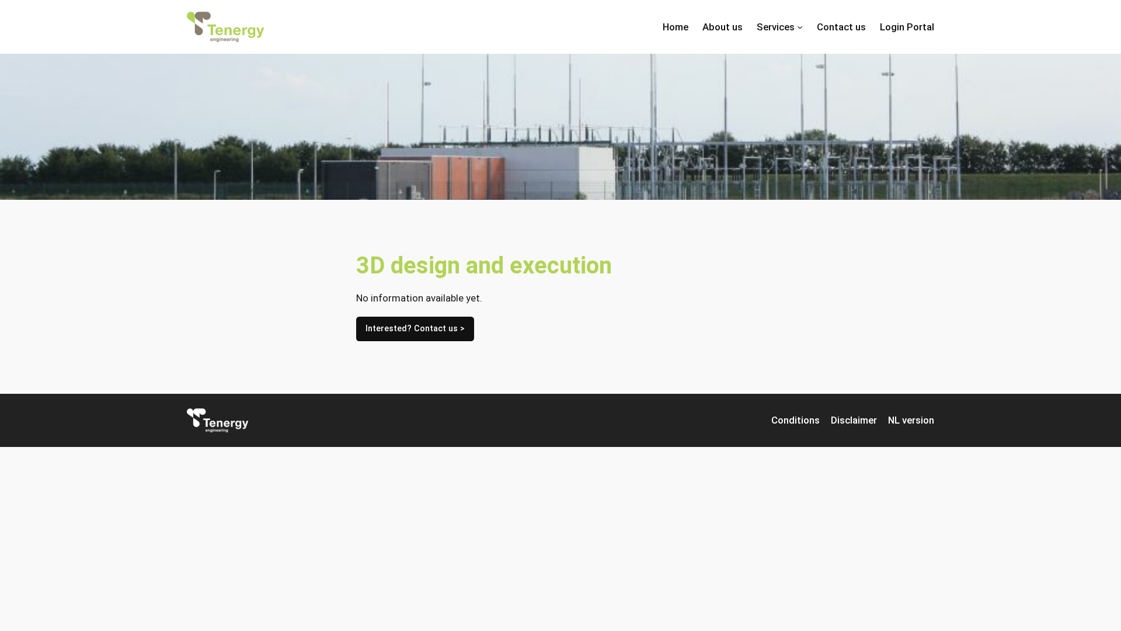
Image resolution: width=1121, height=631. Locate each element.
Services (776, 27)
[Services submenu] (800, 27)
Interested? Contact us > (415, 329)
